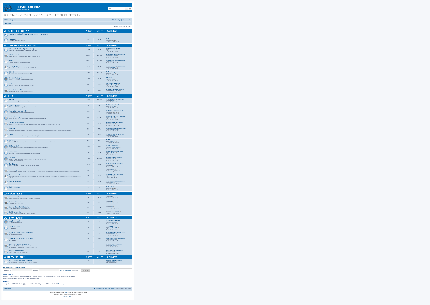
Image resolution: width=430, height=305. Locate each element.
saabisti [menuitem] (27, 15)
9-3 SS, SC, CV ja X (15, 78)
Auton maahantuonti (16, 175)
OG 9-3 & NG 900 (15, 66)
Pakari (113, 106)
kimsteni (113, 222)
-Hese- (113, 123)
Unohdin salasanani (65, 270)
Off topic (12, 158)
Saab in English (14, 187)
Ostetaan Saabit (14, 227)
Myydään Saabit (14, 221)
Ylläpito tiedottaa (16, 31)
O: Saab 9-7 (109, 226)
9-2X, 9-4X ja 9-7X (15, 90)
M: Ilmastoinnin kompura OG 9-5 (115, 232)
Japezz (113, 141)
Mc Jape (113, 245)
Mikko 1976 (114, 228)
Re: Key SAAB (110, 187)
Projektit (12, 128)
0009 (112, 176)
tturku (113, 40)
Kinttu (112, 169)
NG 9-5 (11, 84)
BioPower (12, 140)
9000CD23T (114, 112)
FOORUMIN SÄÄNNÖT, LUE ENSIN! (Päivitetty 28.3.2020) (28, 34)
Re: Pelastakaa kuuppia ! (113, 48)
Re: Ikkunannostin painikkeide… (115, 60)
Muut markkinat (14, 257)
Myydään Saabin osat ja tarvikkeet (21, 233)
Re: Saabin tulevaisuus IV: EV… (115, 110)
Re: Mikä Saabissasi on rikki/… (115, 151)
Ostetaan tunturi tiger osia (113, 260)
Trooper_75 (114, 85)
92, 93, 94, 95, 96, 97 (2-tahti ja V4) (21, 49)
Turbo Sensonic (115, 90)
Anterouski (114, 55)
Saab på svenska (15, 181)
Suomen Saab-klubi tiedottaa (19, 207)
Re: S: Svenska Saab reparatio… (115, 181)
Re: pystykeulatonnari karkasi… (115, 122)
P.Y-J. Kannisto (115, 211)
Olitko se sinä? (14, 146)
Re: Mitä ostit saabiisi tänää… (114, 157)
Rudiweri (113, 153)
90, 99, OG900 (14, 55)
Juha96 (113, 233)
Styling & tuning (14, 117)
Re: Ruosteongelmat (112, 72)
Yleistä (8, 96)
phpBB (66, 292)
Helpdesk (12, 39)
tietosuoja (74, 15)
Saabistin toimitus (15, 212)
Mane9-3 (113, 239)
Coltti (112, 251)
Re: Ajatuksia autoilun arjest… (115, 99)
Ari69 (112, 79)
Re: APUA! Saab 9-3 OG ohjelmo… (116, 116)
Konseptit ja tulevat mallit (18, 111)
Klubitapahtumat (15, 202)
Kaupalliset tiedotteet (16, 251)
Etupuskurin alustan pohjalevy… (115, 238)
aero (112, 100)
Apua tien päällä (14, 105)
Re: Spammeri (110, 38)
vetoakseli (109, 77)
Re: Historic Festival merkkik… (115, 163)
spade (112, 61)
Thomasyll (61, 284)
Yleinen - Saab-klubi (16, 197)
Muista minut (75, 270)
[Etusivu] (10, 8)
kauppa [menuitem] (48, 15)
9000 (11, 60)
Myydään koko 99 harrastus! (114, 244)
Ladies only (13, 170)
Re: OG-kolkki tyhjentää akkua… (115, 66)
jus (112, 206)
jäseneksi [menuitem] (38, 15)
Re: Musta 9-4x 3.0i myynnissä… (115, 89)
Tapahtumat (13, 164)
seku (112, 182)
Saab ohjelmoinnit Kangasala (114, 250)
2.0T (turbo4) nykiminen (113, 83)
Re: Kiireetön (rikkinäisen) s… (115, 105)
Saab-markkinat (14, 217)
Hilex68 (113, 50)
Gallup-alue (13, 152)
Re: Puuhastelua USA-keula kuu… (116, 128)
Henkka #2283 (115, 147)
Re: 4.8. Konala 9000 (112, 145)
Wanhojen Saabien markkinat (19, 244)
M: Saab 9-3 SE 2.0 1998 (113, 220)
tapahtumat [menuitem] (16, 15)
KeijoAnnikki (114, 129)
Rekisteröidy (20, 267)
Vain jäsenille (13, 193)
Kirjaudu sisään (8, 267)
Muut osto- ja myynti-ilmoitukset (20, 260)
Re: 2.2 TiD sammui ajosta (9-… (115, 134)
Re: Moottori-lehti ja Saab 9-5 (114, 174)
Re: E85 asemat (110, 140)
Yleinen (11, 99)
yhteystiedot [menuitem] (60, 15)
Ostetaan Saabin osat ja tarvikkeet (21, 238)
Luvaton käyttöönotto (16, 123)
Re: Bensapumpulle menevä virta (115, 54)
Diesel (11, 134)
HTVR (112, 73)
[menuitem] (14, 20)
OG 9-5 (11, 72)
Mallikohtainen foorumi (20, 45)
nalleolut (113, 261)
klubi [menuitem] (5, 15)
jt (111, 165)
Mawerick (113, 67)
